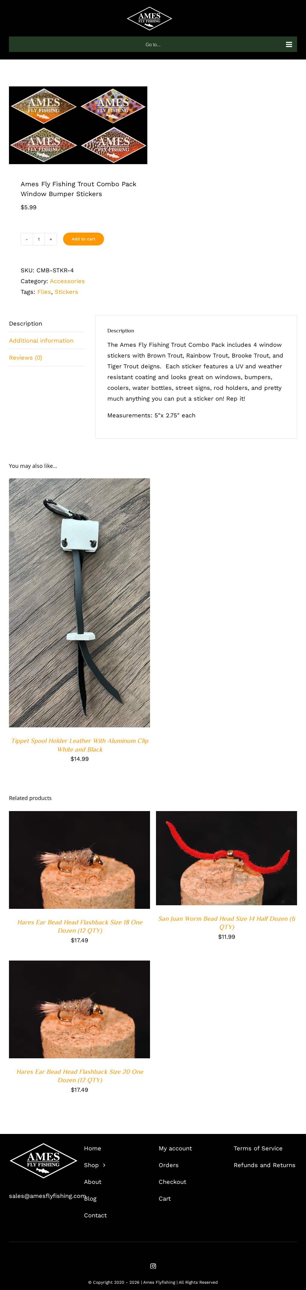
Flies (44, 291)
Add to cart (83, 238)
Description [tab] (25, 323)
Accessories (67, 281)
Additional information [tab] (41, 340)
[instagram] (153, 1266)
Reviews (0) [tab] (25, 357)
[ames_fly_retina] (43, 1145)
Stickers (66, 291)
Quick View (98, 604)
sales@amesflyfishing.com (47, 1195)
